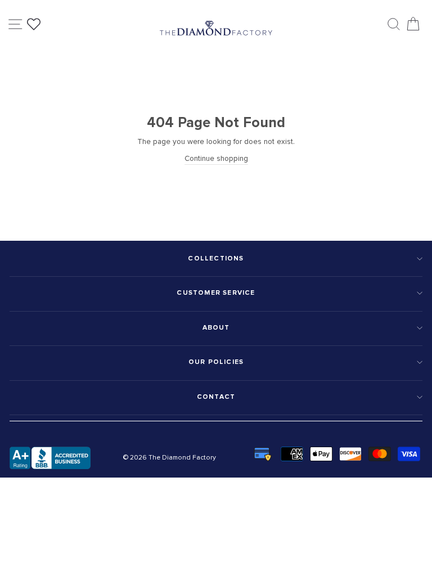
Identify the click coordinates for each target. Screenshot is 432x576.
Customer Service (216, 293)
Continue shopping (216, 158)
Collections (216, 258)
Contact (216, 397)
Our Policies (216, 362)
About (216, 327)
